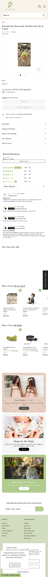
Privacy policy (27, 538)
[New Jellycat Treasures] (24, 468)
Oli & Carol (5, 33)
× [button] (27, 549)
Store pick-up (27, 525)
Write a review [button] (24, 161)
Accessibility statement (30, 535)
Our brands (5, 533)
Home (3, 22)
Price (3, 80)
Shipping (4, 97)
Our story (4, 523)
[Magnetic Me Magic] (24, 427)
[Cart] (39, 6)
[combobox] (24, 15)
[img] (12, 193)
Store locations (6, 525)
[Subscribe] (39, 509)
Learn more (15, 565)
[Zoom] (38, 69)
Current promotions (7, 530)
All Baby (18, 325)
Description (5, 124)
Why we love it (7, 143)
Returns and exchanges (9, 133)
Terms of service (28, 533)
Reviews (4, 535)
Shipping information (8, 129)
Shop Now (24, 408)
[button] (6, 32)
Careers (4, 528)
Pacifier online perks (29, 530)
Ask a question (6, 138)
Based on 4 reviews (8, 159)
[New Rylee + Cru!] (24, 386)
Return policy (27, 528)
